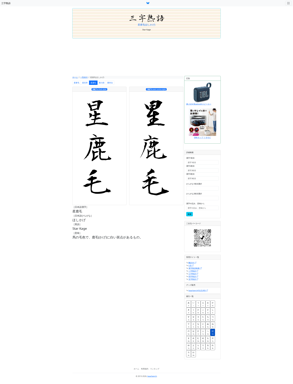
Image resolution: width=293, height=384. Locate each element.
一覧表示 (84, 77)
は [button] (193, 332)
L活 (190, 265)
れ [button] (213, 346)
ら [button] (198, 346)
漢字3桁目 (190, 174)
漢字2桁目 (190, 166)
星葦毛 (76, 82)
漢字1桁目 (190, 158)
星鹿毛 (93, 82)
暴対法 (110, 82)
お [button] (208, 303)
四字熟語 (192, 276)
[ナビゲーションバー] (288, 3)
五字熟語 (192, 279)
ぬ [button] (208, 325)
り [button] (203, 346)
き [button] (189, 311)
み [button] (193, 339)
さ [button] (208, 311)
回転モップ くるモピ (202, 137)
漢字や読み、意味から (195, 203)
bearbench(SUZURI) (197, 290)
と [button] (193, 325)
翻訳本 (191, 262)
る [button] (208, 346)
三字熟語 (6, 3)
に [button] (203, 325)
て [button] (189, 325)
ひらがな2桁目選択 (194, 193)
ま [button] (189, 339)
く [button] (193, 311)
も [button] (208, 339)
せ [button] (193, 318)
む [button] (198, 339)
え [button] (203, 303)
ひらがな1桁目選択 (194, 184)
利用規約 (144, 369)
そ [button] (198, 318)
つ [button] (213, 318)
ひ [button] (198, 332)
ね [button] (213, 325)
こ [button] (203, 311)
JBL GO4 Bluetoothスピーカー (198, 104)
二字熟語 (192, 271)
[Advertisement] (146, 57)
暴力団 (101, 82)
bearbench (152, 376)
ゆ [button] (189, 346)
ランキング (154, 369)
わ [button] (193, 353)
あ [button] (189, 303)
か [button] (213, 303)
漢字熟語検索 (194, 268)
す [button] (189, 318)
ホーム (75, 77)
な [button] (198, 325)
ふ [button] (203, 332)
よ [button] (193, 346)
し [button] (213, 311)
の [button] (189, 332)
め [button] (203, 339)
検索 (189, 214)
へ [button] (208, 332)
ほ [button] (213, 332)
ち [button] (208, 318)
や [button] (213, 339)
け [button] (198, 311)
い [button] (193, 303)
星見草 (85, 82)
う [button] (198, 303)
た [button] (203, 318)
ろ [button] (189, 353)
